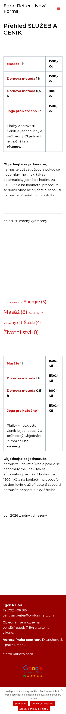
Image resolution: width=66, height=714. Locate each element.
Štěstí (32, 322)
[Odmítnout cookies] (61, 689)
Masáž (15, 312)
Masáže (13, 64)
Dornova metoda (21, 79)
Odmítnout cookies (42, 703)
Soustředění (36, 313)
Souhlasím (20, 703)
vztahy (13, 322)
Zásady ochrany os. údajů (33, 708)
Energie (34, 301)
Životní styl (21, 332)
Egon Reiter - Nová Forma (25, 8)
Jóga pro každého (22, 111)
